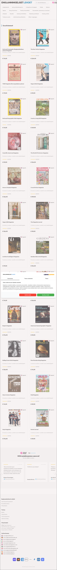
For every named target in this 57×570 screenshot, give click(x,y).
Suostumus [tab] (10, 278)
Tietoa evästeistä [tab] (28, 278)
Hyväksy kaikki (45, 295)
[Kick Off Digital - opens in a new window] (49, 274)
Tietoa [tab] (46, 278)
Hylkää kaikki (28, 295)
